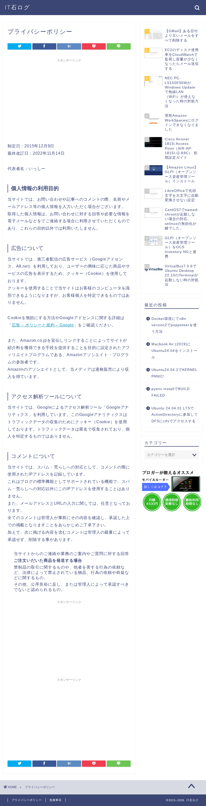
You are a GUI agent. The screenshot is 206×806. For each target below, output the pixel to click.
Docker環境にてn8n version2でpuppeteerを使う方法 (174, 325)
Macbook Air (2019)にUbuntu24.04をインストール (174, 350)
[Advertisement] (69, 100)
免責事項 (55, 799)
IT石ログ (17, 7)
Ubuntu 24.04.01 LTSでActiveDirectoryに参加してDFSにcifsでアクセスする (174, 414)
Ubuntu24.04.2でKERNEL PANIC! (174, 373)
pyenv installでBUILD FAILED (170, 392)
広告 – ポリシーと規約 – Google (43, 325)
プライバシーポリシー (27, 799)
